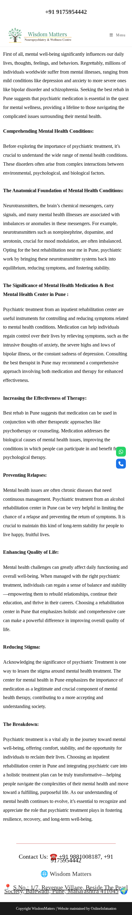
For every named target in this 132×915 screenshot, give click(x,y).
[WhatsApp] (121, 451)
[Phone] (121, 463)
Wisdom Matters (70, 873)
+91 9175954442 (66, 11)
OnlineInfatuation (103, 908)
